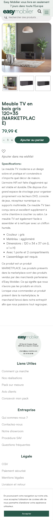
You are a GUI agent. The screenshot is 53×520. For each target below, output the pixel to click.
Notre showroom (12, 431)
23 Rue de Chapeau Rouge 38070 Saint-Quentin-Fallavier (28, 345)
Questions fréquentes (16, 445)
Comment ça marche (15, 371)
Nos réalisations (12, 378)
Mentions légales (13, 477)
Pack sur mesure (13, 385)
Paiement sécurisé (14, 471)
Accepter (26, 513)
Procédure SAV (12, 438)
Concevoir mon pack (15, 398)
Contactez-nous (12, 424)
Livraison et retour (13, 484)
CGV (5, 464)
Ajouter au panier (32, 140)
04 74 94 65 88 (28, 353)
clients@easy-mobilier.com (28, 351)
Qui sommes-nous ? (15, 417)
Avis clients (9, 391)
